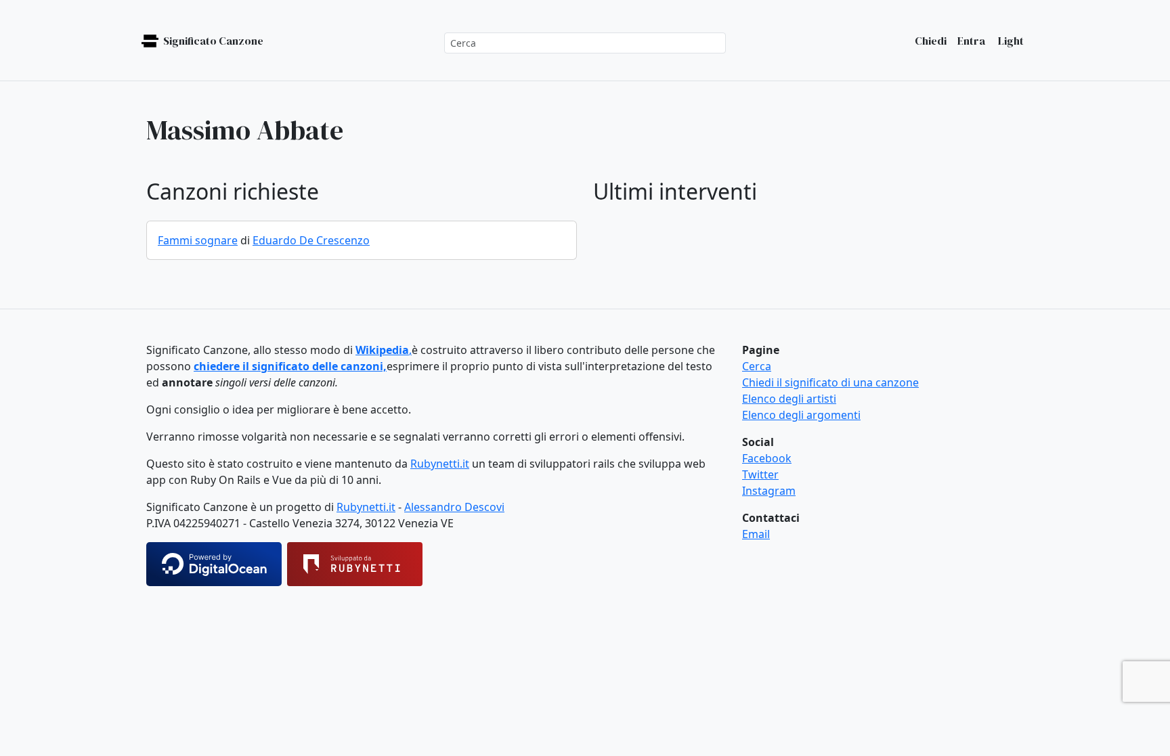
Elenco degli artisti (789, 398)
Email (756, 534)
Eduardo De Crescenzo (311, 240)
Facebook (767, 458)
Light (1010, 40)
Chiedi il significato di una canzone (830, 382)
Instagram (769, 490)
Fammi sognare (198, 240)
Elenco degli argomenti (801, 414)
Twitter (760, 474)
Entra (971, 40)
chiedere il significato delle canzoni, (290, 366)
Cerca (756, 366)
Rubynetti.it (439, 463)
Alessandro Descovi (454, 506)
